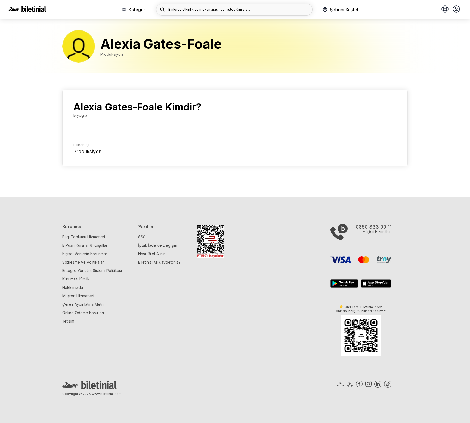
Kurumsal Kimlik (75, 279)
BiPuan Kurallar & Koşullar (84, 245)
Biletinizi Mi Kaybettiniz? (159, 262)
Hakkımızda (72, 287)
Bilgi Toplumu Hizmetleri (83, 236)
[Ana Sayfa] (27, 10)
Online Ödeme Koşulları (83, 312)
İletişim (68, 321)
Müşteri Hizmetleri (78, 296)
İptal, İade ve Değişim (157, 245)
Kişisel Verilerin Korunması (85, 253)
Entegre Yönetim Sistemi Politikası (92, 270)
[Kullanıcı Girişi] (456, 9)
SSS (142, 236)
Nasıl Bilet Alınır (151, 253)
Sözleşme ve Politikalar (83, 262)
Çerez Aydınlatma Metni (83, 304)
